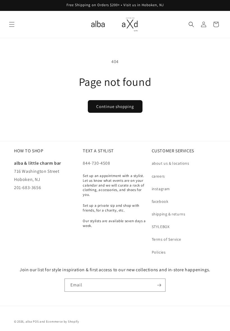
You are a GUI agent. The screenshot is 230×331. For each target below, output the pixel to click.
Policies (159, 252)
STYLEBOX (161, 226)
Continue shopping (115, 106)
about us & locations (170, 163)
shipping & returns (168, 214)
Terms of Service (166, 239)
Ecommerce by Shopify (62, 321)
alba (29, 321)
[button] (12, 24)
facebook (160, 201)
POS (36, 321)
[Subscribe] (159, 285)
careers (158, 176)
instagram (161, 188)
